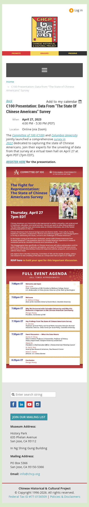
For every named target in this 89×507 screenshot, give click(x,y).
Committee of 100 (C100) (28, 135)
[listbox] (64, 101)
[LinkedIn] (21, 404)
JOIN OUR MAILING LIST (28, 417)
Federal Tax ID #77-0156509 (28, 497)
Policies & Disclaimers (65, 497)
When (15, 119)
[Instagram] (38, 404)
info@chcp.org (30, 474)
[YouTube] (29, 404)
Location (14, 129)
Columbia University (64, 135)
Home (10, 82)
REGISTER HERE (15, 162)
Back (9, 101)
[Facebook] (13, 404)
